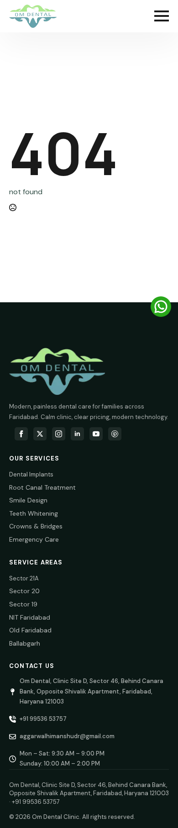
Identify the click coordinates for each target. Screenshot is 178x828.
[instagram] (58, 433)
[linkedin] (77, 433)
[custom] (114, 433)
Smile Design (28, 500)
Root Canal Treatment (42, 487)
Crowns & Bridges (36, 526)
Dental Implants (31, 474)
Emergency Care (34, 539)
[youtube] (96, 433)
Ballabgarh (24, 643)
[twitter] (40, 433)
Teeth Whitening (33, 513)
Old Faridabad (30, 630)
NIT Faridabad (29, 617)
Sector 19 (23, 604)
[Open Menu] (161, 16)
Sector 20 (24, 591)
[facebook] (21, 433)
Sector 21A (24, 578)
